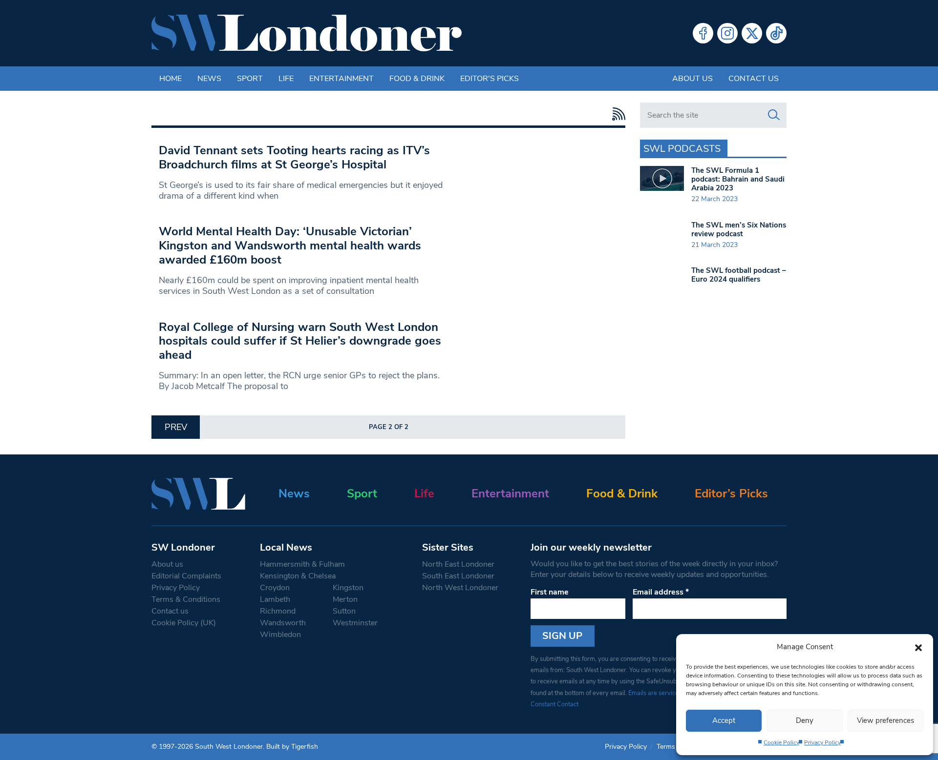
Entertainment (341, 78)
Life (286, 78)
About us (692, 78)
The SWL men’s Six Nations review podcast (738, 229)
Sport (250, 78)
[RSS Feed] (616, 114)
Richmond (278, 611)
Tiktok (776, 33)
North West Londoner (460, 587)
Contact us (753, 78)
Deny (804, 720)
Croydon (275, 587)
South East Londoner (458, 576)
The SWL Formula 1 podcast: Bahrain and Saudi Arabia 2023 (738, 179)
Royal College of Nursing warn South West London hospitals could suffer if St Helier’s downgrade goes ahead (300, 341)
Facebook (703, 33)
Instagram (727, 33)
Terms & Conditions (185, 599)
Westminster (355, 622)
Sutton (344, 611)
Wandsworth (283, 622)
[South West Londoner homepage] (306, 33)
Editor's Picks (489, 78)
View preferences (885, 720)
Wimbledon (280, 634)
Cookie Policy (781, 742)
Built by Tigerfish (292, 746)
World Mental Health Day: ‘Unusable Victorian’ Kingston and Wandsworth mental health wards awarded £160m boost (290, 245)
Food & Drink (417, 78)
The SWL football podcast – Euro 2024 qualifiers (738, 275)
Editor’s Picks (731, 493)
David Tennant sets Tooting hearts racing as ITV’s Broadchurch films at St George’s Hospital (294, 157)
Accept (723, 720)
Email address (661, 592)
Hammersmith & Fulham (302, 564)
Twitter (752, 33)
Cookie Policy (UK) (183, 622)
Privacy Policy (822, 742)
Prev (176, 427)
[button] (918, 647)
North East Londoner (458, 564)
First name (550, 592)
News (209, 78)
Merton (345, 599)
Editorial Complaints (186, 576)
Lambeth (275, 599)
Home (170, 78)
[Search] (774, 115)
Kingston (348, 587)
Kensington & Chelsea (298, 576)
